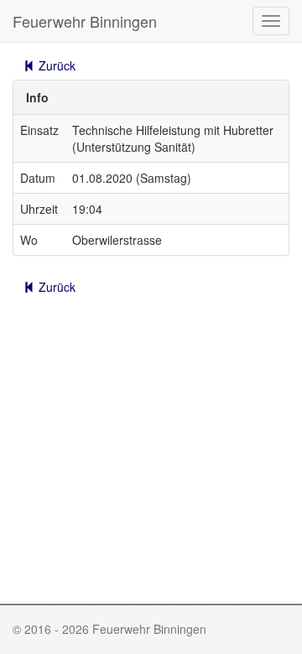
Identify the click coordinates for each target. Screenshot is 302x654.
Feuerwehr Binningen (85, 21)
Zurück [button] (55, 65)
